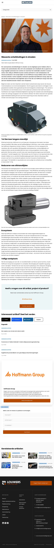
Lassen (4, 514)
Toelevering (5, 517)
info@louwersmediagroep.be (43, 528)
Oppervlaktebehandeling (8, 501)
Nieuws (4, 498)
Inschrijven (27, 432)
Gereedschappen (6, 60)
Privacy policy (49, 544)
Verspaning (5, 506)
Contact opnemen (21, 507)
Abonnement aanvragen (22, 503)
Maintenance (5, 509)
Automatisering (6, 512)
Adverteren (22, 499)
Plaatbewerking (6, 504)
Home (3, 16)
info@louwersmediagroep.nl (43, 507)
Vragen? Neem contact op (40, 483)
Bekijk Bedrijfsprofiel (27, 400)
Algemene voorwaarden (39, 544)
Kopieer (38, 319)
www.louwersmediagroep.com (44, 535)
